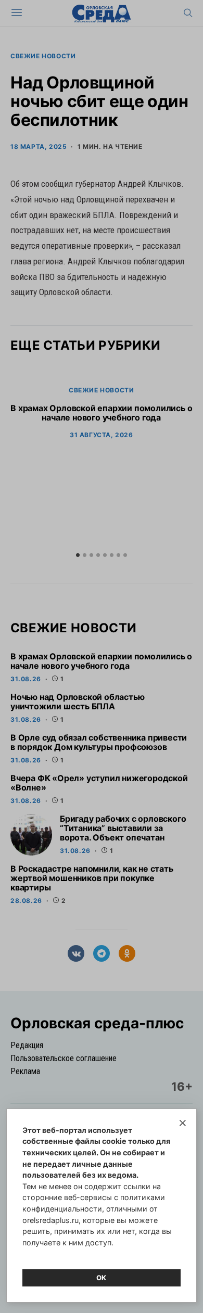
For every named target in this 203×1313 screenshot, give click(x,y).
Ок (101, 1277)
